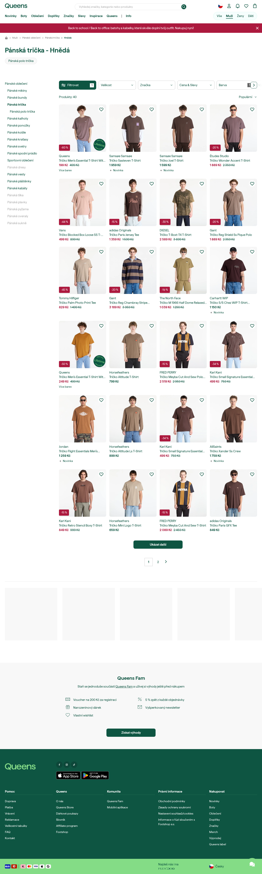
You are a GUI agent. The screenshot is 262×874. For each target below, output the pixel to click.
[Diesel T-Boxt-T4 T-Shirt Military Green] (183, 202)
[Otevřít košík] (255, 6)
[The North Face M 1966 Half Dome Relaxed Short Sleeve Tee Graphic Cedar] (183, 270)
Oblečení (37, 16)
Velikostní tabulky (16, 825)
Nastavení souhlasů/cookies (175, 813)
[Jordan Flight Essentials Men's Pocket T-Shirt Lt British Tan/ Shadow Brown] (82, 418)
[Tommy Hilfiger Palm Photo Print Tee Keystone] (82, 270)
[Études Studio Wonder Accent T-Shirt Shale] (233, 128)
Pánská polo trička (22, 111)
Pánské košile (16, 132)
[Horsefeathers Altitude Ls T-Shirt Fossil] (133, 418)
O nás (59, 801)
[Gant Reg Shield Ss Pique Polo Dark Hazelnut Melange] (233, 202)
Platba (9, 807)
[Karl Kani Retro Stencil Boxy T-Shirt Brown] (82, 493)
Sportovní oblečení (20, 160)
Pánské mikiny (17, 91)
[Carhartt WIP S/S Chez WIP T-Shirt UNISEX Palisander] (233, 270)
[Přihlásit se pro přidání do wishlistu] (101, 109)
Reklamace (12, 819)
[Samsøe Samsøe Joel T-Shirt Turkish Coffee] (183, 128)
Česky (219, 866)
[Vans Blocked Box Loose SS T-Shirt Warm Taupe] (82, 202)
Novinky (11, 16)
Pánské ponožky (18, 125)
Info (128, 16)
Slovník (60, 819)
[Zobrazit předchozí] (167, 562)
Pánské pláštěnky (19, 181)
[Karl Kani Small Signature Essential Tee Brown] (183, 418)
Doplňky (54, 16)
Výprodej (215, 838)
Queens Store (65, 807)
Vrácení (10, 813)
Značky (69, 16)
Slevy (82, 16)
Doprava (10, 801)
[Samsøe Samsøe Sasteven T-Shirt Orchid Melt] (133, 128)
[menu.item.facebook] (59, 764)
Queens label (217, 844)
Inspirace (96, 16)
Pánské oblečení (16, 84)
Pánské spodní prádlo (22, 153)
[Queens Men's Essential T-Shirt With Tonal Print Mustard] (82, 344)
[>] (254, 85)
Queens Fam (124, 686)
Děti (251, 16)
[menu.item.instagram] (66, 764)
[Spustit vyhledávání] (183, 6)
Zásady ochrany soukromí (174, 807)
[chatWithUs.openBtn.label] (252, 864)
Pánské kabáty (17, 188)
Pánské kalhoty (17, 118)
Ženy (240, 16)
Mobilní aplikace (117, 807)
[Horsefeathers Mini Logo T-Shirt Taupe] (133, 493)
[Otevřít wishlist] (246, 6)
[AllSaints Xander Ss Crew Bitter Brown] (233, 418)
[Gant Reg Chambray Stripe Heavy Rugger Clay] (133, 270)
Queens (112, 16)
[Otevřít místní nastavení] (220, 6)
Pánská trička (16, 104)
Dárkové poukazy (67, 813)
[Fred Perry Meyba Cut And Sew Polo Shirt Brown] (183, 344)
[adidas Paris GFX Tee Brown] (233, 493)
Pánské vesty (16, 174)
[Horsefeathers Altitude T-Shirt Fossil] (133, 344)
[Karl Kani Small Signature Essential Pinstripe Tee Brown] (233, 344)
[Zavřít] (257, 28)
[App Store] (68, 775)
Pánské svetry (16, 146)
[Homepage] (29, 766)
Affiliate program (67, 825)
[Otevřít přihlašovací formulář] (229, 6)
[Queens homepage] (16, 6)
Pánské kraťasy (17, 139)
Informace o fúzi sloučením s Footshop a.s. (176, 822)
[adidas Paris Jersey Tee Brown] (133, 202)
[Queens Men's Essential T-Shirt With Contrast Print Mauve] (82, 128)
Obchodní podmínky (171, 801)
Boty (24, 16)
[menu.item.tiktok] (74, 764)
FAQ (7, 832)
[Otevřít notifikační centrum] (237, 6)
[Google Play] (95, 775)
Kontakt (10, 838)
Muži (229, 16)
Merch (213, 832)
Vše (219, 16)
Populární (245, 97)
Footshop (62, 832)
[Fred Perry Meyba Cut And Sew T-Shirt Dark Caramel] (183, 493)
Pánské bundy (17, 97)
